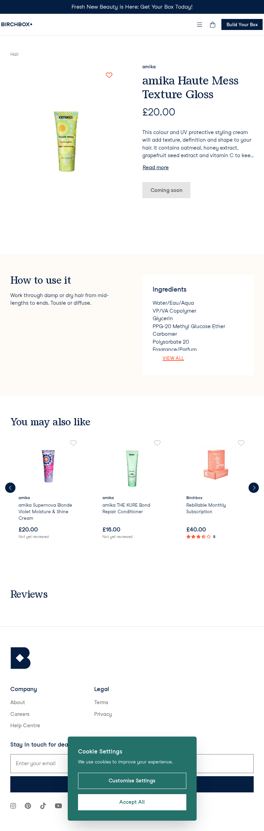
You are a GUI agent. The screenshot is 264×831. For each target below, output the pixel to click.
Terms (101, 702)
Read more (156, 167)
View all (173, 358)
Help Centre (25, 725)
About (17, 702)
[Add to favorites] (109, 75)
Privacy (103, 714)
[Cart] (212, 24)
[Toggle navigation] (199, 24)
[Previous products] (10, 488)
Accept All (132, 802)
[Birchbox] (20, 658)
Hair (14, 54)
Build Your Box (242, 24)
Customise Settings (132, 781)
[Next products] (254, 488)
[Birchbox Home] (16, 24)
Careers (20, 714)
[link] (48, 490)
